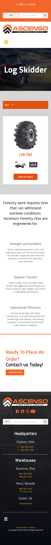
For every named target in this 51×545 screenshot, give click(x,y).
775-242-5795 (25, 491)
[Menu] (6, 42)
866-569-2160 (25, 488)
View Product (25, 176)
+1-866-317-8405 (26, 4)
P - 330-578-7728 (25, 450)
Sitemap (32, 527)
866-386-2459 (25, 473)
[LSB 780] (25, 135)
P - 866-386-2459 (25, 447)
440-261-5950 (25, 476)
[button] (15, 372)
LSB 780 (25, 154)
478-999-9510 (25, 503)
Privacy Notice (22, 527)
